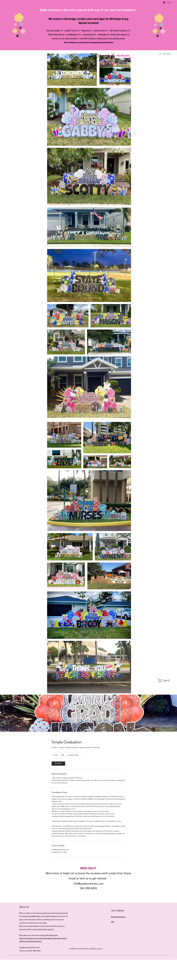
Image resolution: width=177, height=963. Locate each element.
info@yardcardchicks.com (88, 883)
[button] (165, 680)
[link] (58, 764)
